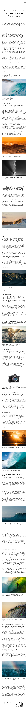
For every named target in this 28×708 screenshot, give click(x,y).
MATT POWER (4, 2)
